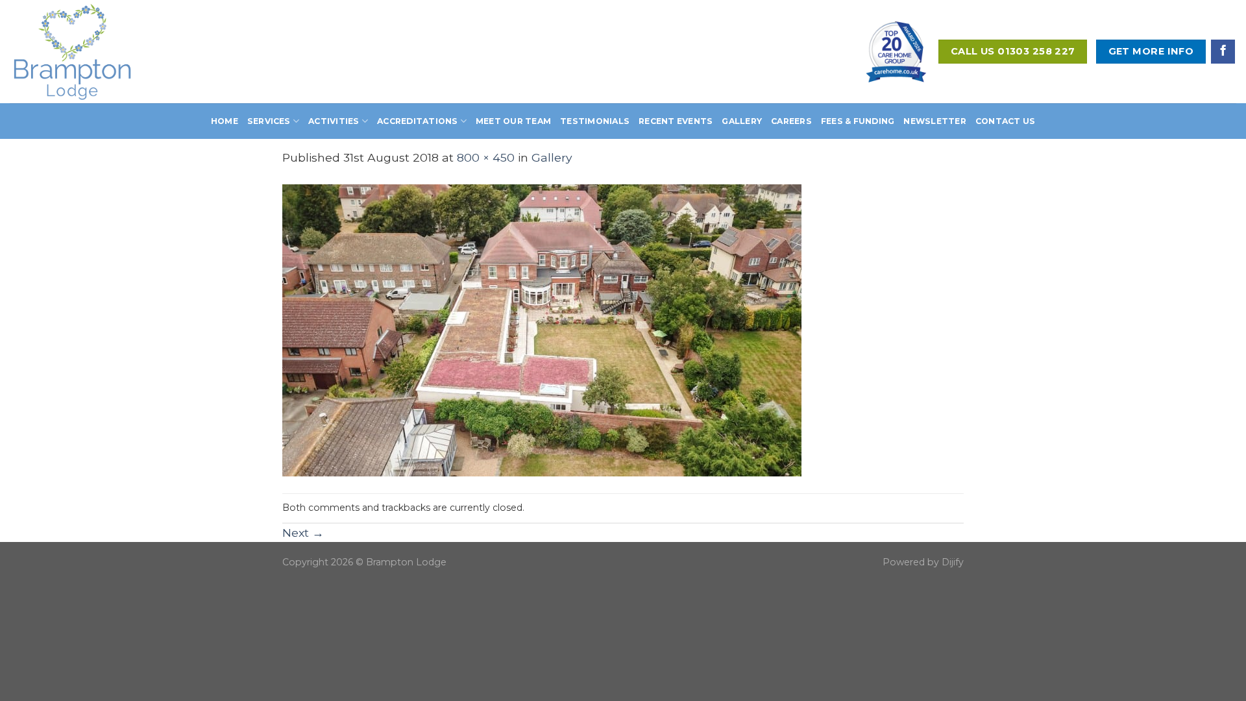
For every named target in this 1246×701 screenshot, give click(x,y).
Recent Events (676, 121)
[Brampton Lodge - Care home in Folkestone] (92, 51)
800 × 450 (486, 157)
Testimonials (594, 121)
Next (303, 532)
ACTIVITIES (333, 121)
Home (224, 121)
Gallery (742, 121)
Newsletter (934, 121)
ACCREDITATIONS (417, 121)
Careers (791, 121)
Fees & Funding (857, 121)
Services (269, 121)
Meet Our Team (513, 121)
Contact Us (1005, 121)
